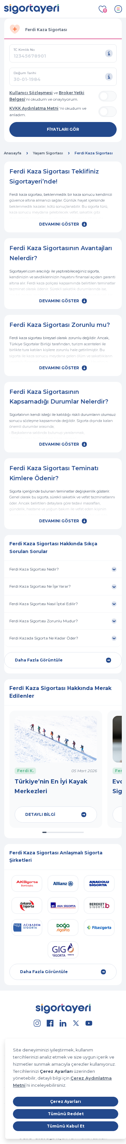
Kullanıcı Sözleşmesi (31, 92)
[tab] (63, 28)
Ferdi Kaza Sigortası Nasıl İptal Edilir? (43, 603)
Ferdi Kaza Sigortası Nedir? (34, 569)
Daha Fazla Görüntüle (39, 660)
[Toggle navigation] (118, 9)
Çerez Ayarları (65, 1101)
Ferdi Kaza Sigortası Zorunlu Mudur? (43, 620)
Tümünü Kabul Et (65, 1126)
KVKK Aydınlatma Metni (33, 108)
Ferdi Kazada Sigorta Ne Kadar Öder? (44, 638)
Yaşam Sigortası (48, 153)
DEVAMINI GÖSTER (59, 224)
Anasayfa (12, 153)
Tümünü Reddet (66, 1113)
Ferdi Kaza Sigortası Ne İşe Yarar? (40, 586)
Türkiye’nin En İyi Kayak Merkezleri (51, 786)
